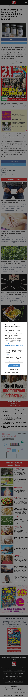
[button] (14, 346)
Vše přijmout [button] (14, 365)
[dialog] (14, 348)
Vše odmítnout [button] (14, 369)
